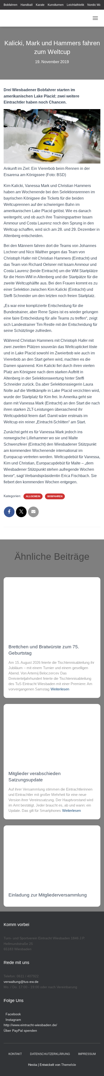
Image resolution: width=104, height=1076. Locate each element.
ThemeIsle (68, 1065)
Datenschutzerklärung (50, 1054)
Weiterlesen (60, 689)
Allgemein (33, 496)
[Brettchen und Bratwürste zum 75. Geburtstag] (52, 606)
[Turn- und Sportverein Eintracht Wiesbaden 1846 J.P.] (47, 18)
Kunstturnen (56, 5)
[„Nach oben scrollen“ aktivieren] (94, 1066)
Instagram (12, 1020)
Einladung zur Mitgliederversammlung (47, 894)
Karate (40, 5)
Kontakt (15, 1054)
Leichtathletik (75, 5)
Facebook (12, 1014)
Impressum (87, 1054)
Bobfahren (10, 5)
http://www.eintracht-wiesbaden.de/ (30, 1025)
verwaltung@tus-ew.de (21, 982)
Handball (27, 5)
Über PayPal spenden (20, 1030)
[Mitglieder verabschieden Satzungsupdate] (52, 733)
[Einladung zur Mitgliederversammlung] (52, 854)
